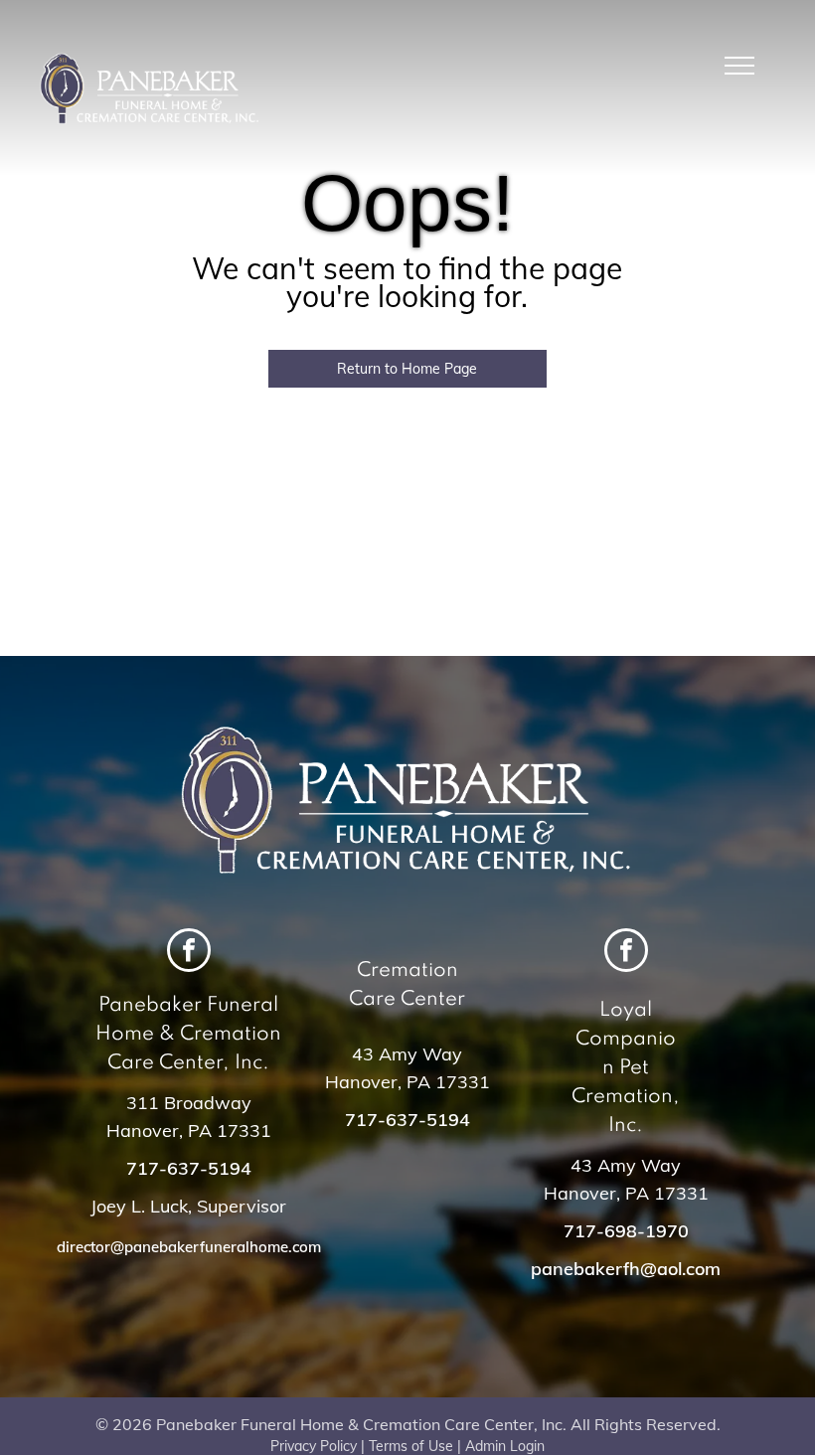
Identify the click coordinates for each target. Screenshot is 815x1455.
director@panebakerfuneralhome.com (189, 1246)
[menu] (739, 65)
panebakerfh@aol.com (626, 1268)
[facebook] (189, 952)
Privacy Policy (313, 1446)
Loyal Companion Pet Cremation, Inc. (625, 1068)
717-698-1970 (626, 1230)
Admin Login (505, 1446)
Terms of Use (411, 1446)
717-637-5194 (188, 1168)
